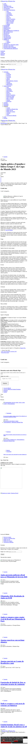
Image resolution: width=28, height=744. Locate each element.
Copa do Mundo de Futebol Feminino (12, 389)
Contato (8, 107)
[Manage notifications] (4, 740)
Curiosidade (9, 13)
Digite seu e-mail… (5, 376)
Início (2, 123)
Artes (7, 11)
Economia (8, 74)
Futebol (5, 392)
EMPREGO (6, 39)
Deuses (8, 16)
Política (8, 73)
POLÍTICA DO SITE (8, 46)
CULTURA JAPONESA (9, 10)
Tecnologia (8, 451)
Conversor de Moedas (11, 115)
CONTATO (6, 43)
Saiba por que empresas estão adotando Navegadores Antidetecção (15, 454)
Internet (8, 79)
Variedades (8, 413)
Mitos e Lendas (9, 22)
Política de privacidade (6, 742)
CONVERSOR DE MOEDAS (10, 48)
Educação (8, 17)
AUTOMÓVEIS (7, 6)
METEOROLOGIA (8, 31)
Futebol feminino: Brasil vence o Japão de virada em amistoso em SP (14, 726)
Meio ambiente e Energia (12, 80)
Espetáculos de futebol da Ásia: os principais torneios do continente (13, 683)
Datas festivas (9, 15)
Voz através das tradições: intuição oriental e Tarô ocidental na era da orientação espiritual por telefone (15, 416)
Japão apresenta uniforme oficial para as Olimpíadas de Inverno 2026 (14, 576)
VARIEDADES (7, 38)
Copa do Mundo (9, 230)
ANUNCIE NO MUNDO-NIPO (11, 44)
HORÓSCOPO (7, 28)
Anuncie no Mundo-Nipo (12, 109)
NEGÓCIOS (6, 33)
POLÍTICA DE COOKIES (9, 47)
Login (4, 3)
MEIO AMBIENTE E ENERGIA (11, 30)
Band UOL (23, 348)
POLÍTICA (6, 34)
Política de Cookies (10, 111)
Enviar (2, 554)
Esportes (8, 82)
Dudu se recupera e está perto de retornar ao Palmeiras (13, 704)
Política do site (9, 110)
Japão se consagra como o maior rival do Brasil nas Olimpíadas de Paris (13, 619)
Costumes (8, 12)
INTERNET (6, 29)
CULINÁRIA (6, 8)
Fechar (15, 741)
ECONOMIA (6, 25)
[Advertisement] (14, 140)
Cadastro (8, 42)
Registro (5, 4)
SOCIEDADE (6, 35)
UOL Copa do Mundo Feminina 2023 (9, 351)
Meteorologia (9, 84)
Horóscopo (8, 101)
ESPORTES (6, 26)
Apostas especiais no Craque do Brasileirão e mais (12, 662)
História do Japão (10, 20)
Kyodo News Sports (5, 352)
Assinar (2, 66)
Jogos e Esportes (10, 21)
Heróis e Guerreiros (10, 19)
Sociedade (8, 77)
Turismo (8, 24)
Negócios (8, 75)
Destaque (5, 390)
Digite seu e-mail (5, 64)
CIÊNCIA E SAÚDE (8, 7)
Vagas (7, 40)
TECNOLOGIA (7, 37)
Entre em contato (7, 537)
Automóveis (9, 83)
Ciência (8, 78)
